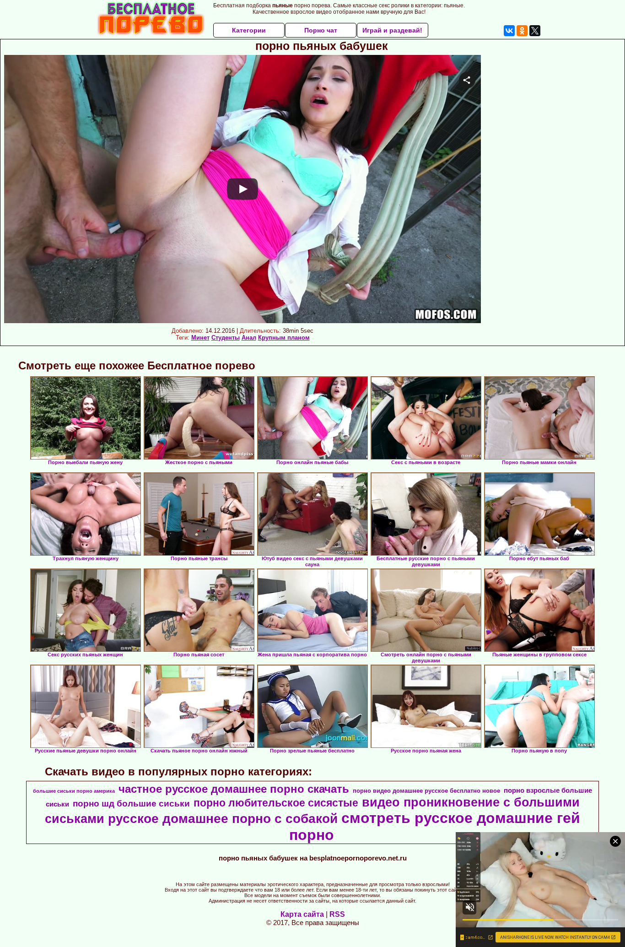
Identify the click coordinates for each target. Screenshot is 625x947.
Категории (249, 30)
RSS (337, 914)
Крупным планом (284, 337)
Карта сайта (302, 914)
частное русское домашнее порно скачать (234, 789)
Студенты (225, 337)
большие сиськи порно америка (74, 791)
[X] (534, 30)
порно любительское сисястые (276, 803)
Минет (200, 337)
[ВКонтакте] (509, 30)
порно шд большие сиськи (131, 803)
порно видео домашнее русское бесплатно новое (426, 790)
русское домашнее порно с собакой (223, 819)
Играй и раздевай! (392, 30)
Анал (249, 337)
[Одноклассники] (522, 30)
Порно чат (320, 30)
